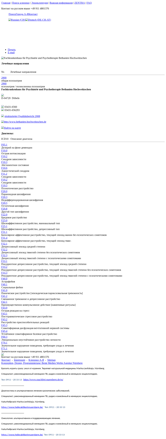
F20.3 (4, 197)
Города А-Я (22, 14)
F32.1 (4, 243)
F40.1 (4, 284)
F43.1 (4, 313)
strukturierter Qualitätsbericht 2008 (22, 116)
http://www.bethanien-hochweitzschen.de (25, 121)
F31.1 (4, 232)
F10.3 (4, 162)
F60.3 (4, 336)
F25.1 (4, 226)
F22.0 (4, 214)
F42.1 (4, 302)
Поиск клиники (21, 2)
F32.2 (4, 249)
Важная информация (61, 2)
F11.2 (4, 173)
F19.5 (4, 185)
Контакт (33, 14)
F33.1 (4, 261)
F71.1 (4, 348)
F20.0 (4, 191)
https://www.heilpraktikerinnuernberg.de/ (22, 407)
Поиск (12, 14)
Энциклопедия (39, 2)
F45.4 (4, 331)
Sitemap (51, 360)
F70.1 (4, 342)
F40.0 (4, 278)
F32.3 (4, 255)
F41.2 (4, 296)
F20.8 (4, 208)
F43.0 (4, 307)
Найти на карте (12, 127)
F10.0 (4, 150)
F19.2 (4, 179)
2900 (3, 77)
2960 (3, 83)
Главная (5, 2)
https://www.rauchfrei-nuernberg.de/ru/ (43, 379)
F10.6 (4, 168)
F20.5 (4, 203)
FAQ (89, 2)
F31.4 (4, 237)
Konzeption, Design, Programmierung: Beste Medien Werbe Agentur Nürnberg (42, 363)
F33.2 (4, 267)
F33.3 (4, 272)
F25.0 (4, 220)
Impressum (19, 360)
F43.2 (4, 319)
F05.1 (4, 144)
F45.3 (4, 325)
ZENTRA (79, 2)
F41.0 (4, 290)
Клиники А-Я (36, 360)
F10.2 (4, 156)
